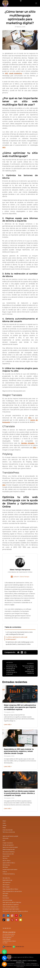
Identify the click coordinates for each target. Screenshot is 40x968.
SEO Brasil (5, 867)
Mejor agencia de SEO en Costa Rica (12, 902)
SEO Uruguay (6, 887)
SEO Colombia (6, 865)
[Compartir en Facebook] (18, 652)
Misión (4, 821)
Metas (4, 827)
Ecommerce (6, 898)
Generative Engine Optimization (11, 909)
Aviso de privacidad (8, 830)
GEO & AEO (5, 838)
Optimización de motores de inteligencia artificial (15, 911)
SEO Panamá (6, 884)
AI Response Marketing (9, 874)
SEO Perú (5, 858)
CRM (4, 840)
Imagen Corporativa (8, 843)
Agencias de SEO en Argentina (11, 904)
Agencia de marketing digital (10, 847)
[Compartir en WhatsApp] (25, 652)
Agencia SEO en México (9, 862)
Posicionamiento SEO (8, 854)
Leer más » (8, 724)
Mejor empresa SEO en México (10, 889)
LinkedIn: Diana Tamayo (21, 576)
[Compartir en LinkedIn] (22, 652)
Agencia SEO (6, 856)
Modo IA (5, 871)
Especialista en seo (7, 880)
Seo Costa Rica (6, 878)
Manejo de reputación (8, 845)
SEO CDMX (5, 893)
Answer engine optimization (10, 869)
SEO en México (6, 860)
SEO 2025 (5, 895)
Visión (4, 823)
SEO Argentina (6, 882)
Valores (4, 825)
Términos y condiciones (9, 832)
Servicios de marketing (8, 851)
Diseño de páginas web (9, 849)
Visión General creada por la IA (10, 906)
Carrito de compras (7, 900)
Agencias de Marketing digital (10, 836)
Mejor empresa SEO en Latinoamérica (12, 891)
